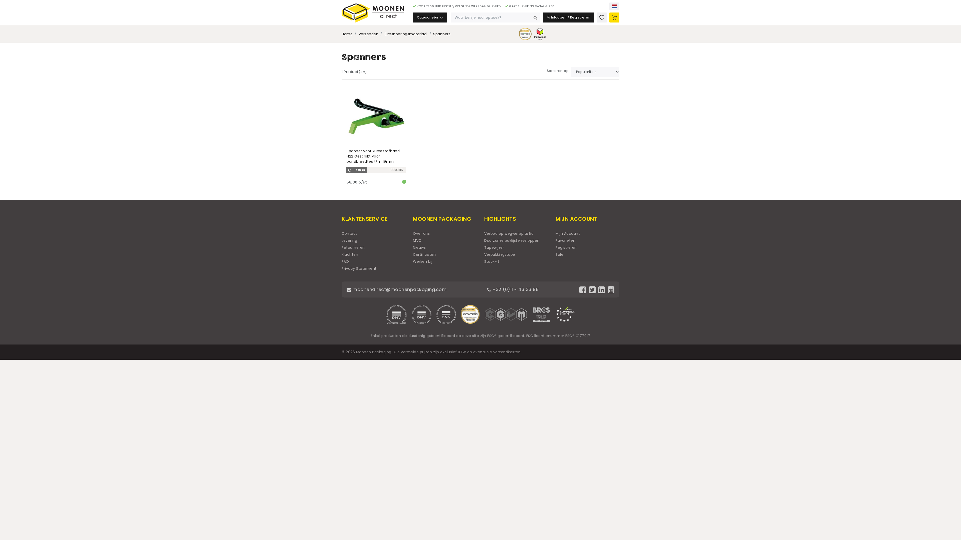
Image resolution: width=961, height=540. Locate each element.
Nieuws (419, 247)
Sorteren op (558, 70)
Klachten (350, 254)
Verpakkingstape (499, 254)
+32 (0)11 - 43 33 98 (515, 289)
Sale (559, 254)
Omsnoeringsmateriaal (405, 34)
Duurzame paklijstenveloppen (512, 240)
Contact (349, 233)
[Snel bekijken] (404, 89)
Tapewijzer (494, 247)
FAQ (345, 261)
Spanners (441, 34)
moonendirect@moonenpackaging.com (398, 289)
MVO (417, 240)
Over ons (421, 233)
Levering (349, 240)
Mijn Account (568, 233)
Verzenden (369, 34)
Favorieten (565, 240)
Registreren (566, 247)
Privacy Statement (359, 268)
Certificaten (424, 254)
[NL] (614, 6)
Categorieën (428, 17)
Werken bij (422, 261)
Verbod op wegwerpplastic (509, 233)
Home (347, 34)
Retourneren (353, 247)
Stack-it (491, 261)
